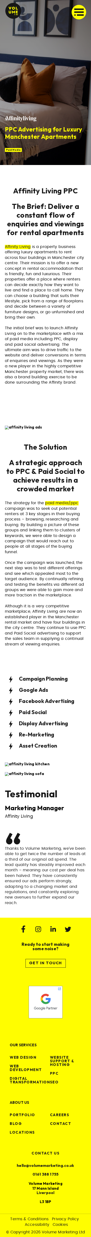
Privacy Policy (65, 1219)
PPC (54, 1073)
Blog (16, 1124)
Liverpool (45, 1193)
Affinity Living (18, 247)
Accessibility (37, 1225)
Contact (60, 1124)
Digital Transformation (30, 1080)
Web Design (23, 1057)
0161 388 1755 (45, 1175)
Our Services (23, 1045)
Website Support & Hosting (62, 1061)
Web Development (26, 1068)
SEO (54, 1082)
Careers (59, 1115)
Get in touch (45, 963)
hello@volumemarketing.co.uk (45, 1166)
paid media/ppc (61, 503)
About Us (19, 1103)
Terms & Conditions (29, 1219)
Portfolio (22, 1115)
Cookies (60, 1225)
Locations (22, 1132)
